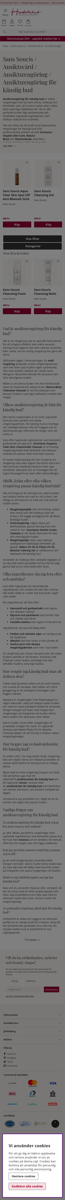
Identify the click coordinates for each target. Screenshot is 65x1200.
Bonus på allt (58, 2)
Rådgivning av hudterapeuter (35, 2)
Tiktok (10, 1061)
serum (23, 782)
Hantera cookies (23, 1176)
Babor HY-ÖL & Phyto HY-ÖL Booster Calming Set (32, 548)
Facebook (11, 1053)
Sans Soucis (18, 46)
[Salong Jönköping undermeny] (38, 1031)
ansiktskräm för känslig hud (24, 786)
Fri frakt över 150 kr (10, 2)
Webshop (31, 981)
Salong (15, 981)
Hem (5, 46)
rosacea (23, 839)
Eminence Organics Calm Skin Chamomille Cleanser (30, 445)
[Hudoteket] (26, 12)
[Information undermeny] (39, 1015)
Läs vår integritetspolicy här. (20, 996)
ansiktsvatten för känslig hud (35, 779)
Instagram (11, 1057)
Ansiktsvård (35, 46)
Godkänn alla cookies (27, 1186)
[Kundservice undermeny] (39, 1023)
